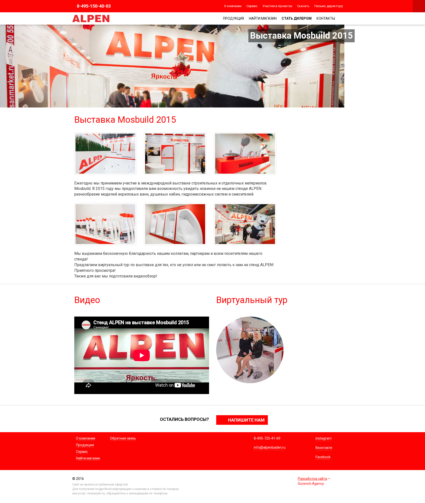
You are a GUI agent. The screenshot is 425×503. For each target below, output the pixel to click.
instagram (324, 438)
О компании (233, 6)
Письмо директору (328, 6)
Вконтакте (324, 448)
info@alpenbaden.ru (270, 447)
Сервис (252, 6)
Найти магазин (263, 18)
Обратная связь (123, 438)
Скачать (303, 6)
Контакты (326, 18)
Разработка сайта (312, 479)
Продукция (233, 18)
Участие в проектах (277, 6)
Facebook (323, 457)
